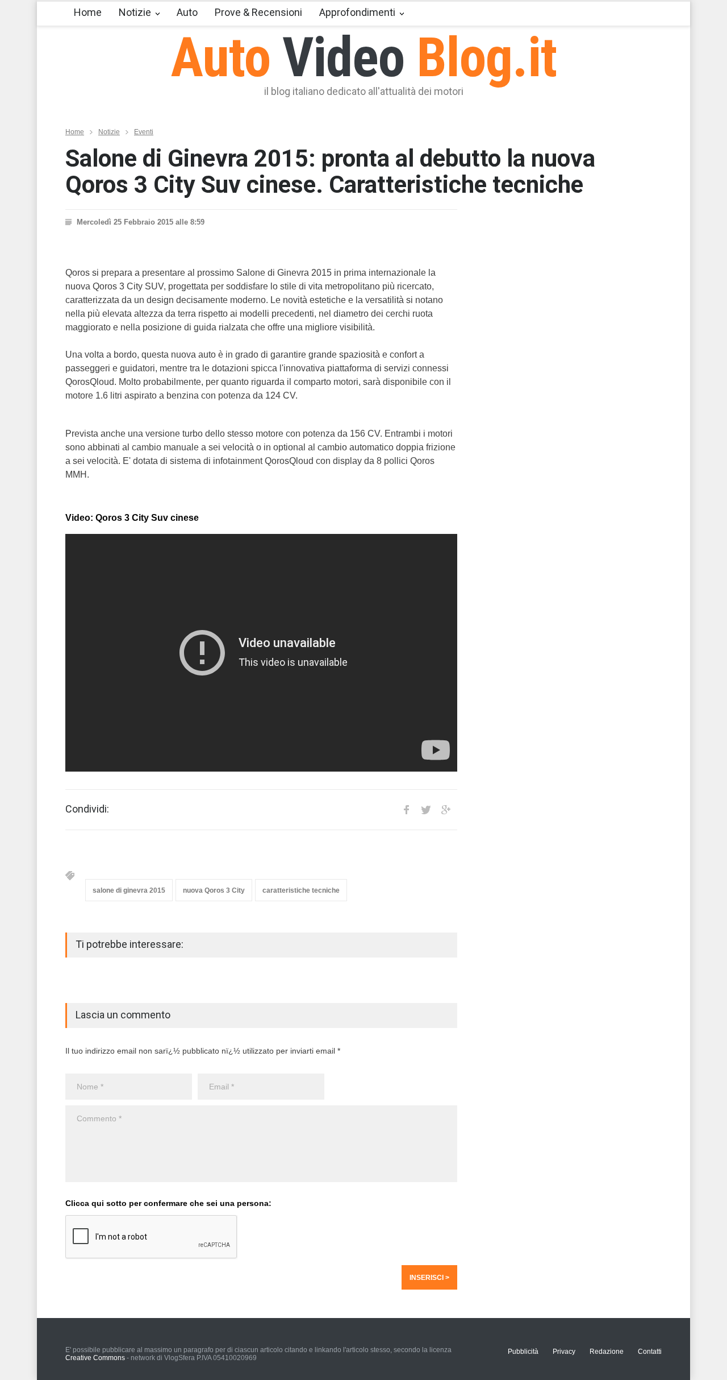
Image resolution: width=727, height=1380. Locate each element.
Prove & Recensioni (258, 12)
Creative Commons (95, 1358)
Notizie (135, 12)
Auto (187, 12)
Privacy (564, 1352)
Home (88, 12)
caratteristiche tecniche (301, 890)
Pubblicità (523, 1352)
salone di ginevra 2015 (129, 890)
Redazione (607, 1352)
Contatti (650, 1352)
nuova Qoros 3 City (214, 890)
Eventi (143, 132)
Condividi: (87, 809)
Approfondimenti (357, 12)
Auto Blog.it (363, 57)
